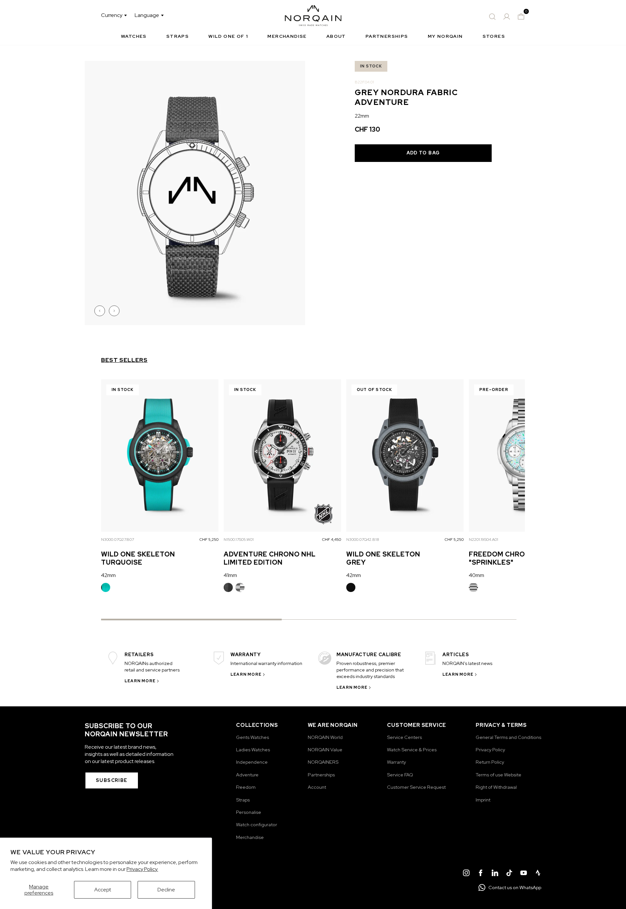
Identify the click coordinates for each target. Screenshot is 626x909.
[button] (100, 310)
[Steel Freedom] (473, 587)
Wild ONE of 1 (228, 36)
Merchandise (286, 36)
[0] (521, 17)
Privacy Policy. (142, 869)
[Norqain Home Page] (313, 16)
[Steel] (240, 587)
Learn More (140, 681)
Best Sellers (124, 360)
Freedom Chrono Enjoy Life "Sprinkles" (524, 558)
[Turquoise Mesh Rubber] (105, 587)
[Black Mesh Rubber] (350, 587)
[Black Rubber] (228, 587)
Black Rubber (228, 587)
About (336, 36)
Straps (177, 36)
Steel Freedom (473, 587)
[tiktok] (509, 874)
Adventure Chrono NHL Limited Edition (270, 558)
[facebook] (480, 874)
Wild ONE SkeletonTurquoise (138, 558)
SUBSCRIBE (111, 780)
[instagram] (466, 874)
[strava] (538, 874)
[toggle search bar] (492, 17)
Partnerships (386, 36)
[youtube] (523, 874)
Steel (240, 587)
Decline (166, 889)
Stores (494, 36)
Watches (134, 36)
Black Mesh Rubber (350, 587)
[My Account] (507, 17)
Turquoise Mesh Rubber (105, 587)
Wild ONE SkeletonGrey (383, 558)
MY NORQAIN (445, 36)
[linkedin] (495, 874)
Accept (102, 889)
